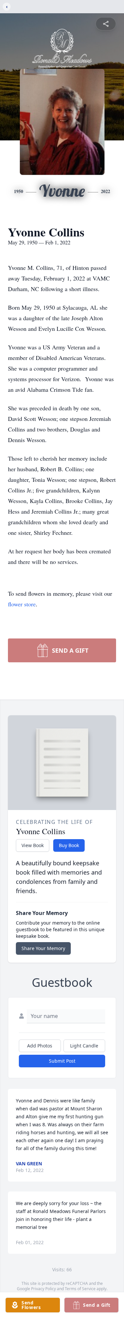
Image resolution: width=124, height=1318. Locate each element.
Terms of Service (80, 1289)
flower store (22, 604)
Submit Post (62, 1061)
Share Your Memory (43, 948)
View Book (32, 845)
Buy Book (69, 845)
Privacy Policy (43, 1289)
